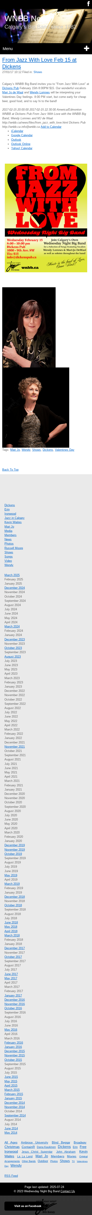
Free (83, 1147)
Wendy (26, 449)
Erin (7, 509)
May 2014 (10, 1132)
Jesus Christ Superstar (37, 1151)
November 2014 (14, 1107)
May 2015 (10, 1081)
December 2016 (14, 999)
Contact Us (68, 1191)
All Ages (10, 1142)
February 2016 (13, 1042)
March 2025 (12, 575)
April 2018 (10, 931)
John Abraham (66, 1151)
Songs (8, 556)
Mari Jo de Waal (12, 92)
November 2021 (14, 746)
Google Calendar (22, 135)
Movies (71, 1156)
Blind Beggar (61, 1142)
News (8, 539)
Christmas (12, 1147)
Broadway (80, 1142)
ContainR (28, 1147)
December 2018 (14, 896)
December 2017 (14, 948)
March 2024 (12, 626)
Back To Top (10, 469)
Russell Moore (13, 548)
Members (10, 535)
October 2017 (13, 957)
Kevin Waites (13, 522)
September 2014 (15, 1115)
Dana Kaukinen (46, 1147)
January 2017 (13, 995)
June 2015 (11, 1077)
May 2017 (10, 978)
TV (73, 1161)
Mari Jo (15, 449)
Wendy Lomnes (40, 92)
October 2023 (13, 648)
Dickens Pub (10, 88)
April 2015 (10, 1085)
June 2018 (11, 922)
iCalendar (17, 131)
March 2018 (12, 935)
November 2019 (14, 849)
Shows (37, 72)
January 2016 (13, 1047)
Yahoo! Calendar (21, 148)
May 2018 (10, 926)
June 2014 (11, 1128)
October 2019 (13, 854)
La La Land (25, 1156)
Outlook (16, 139)
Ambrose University (34, 1142)
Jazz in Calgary (14, 518)
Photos (9, 543)
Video (8, 560)
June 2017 (11, 974)
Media (8, 531)
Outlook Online (20, 144)
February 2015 (13, 1094)
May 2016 (10, 1029)
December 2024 (14, 588)
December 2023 (14, 639)
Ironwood (10, 513)
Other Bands (29, 1161)
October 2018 (13, 905)
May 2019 (10, 875)
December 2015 (14, 1051)
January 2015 (13, 1098)
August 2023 (12, 656)
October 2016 (13, 1008)
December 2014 (14, 1102)
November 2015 (14, 1055)
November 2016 (14, 1004)
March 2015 (12, 1089)
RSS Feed (11, 1175)
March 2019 (12, 884)
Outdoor (43, 1161)
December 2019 (14, 845)
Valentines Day (64, 449)
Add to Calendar (51, 126)
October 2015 (13, 1060)
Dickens (48, 449)
